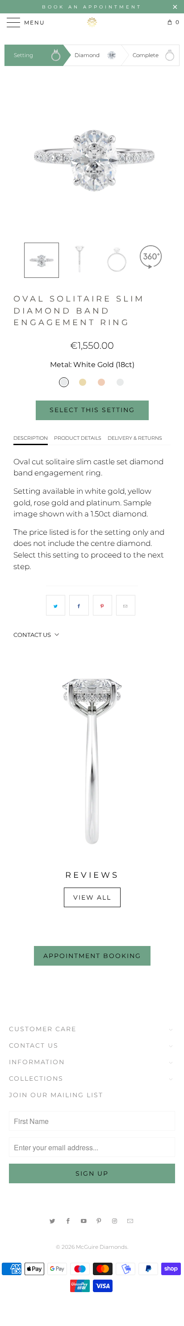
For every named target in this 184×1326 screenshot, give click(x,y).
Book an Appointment (92, 7)
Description (30, 438)
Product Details (77, 438)
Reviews (92, 875)
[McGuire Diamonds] (92, 22)
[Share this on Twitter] (55, 605)
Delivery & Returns (135, 438)
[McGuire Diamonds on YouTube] (84, 1220)
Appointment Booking (92, 956)
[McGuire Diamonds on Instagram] (114, 1220)
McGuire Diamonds (101, 1246)
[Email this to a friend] (125, 605)
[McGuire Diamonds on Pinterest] (99, 1220)
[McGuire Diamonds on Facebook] (68, 1220)
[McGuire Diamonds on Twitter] (52, 1220)
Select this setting (92, 410)
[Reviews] (92, 761)
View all (92, 897)
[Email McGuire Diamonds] (130, 1220)
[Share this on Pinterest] (102, 605)
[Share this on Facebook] (78, 605)
